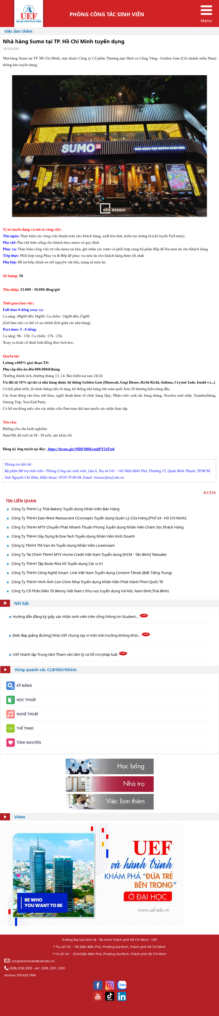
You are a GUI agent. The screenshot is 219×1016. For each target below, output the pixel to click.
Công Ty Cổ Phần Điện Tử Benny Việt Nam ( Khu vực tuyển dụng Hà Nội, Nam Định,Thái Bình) (90, 590)
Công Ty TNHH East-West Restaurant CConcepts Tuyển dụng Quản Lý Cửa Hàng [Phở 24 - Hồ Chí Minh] (98, 518)
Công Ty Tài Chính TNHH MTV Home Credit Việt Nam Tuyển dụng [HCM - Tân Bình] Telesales (89, 554)
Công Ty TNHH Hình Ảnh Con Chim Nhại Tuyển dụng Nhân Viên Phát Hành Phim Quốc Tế (87, 581)
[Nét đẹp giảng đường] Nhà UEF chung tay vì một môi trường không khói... (77, 635)
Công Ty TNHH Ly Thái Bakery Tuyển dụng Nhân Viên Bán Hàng (65, 508)
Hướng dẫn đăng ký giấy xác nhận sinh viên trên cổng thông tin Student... (76, 616)
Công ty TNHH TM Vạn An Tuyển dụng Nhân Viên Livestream (63, 545)
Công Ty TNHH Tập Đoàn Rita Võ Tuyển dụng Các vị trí (57, 563)
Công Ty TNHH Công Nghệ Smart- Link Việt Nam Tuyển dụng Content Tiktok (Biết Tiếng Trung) (91, 572)
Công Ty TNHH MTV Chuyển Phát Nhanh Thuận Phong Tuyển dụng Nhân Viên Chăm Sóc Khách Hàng (97, 527)
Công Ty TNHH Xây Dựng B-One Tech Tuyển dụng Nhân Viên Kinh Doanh (73, 536)
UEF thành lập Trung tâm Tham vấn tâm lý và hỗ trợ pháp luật (65, 654)
